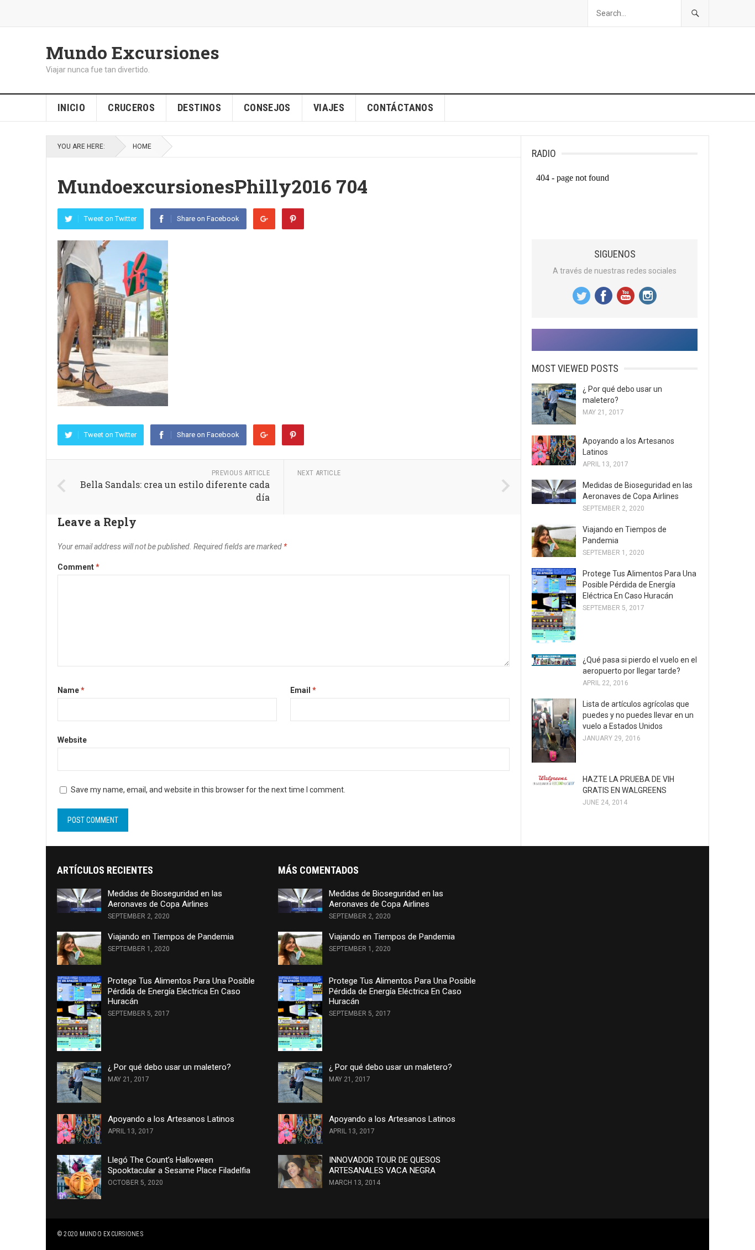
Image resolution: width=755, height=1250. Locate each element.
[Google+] (264, 218)
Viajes (328, 107)
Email (303, 690)
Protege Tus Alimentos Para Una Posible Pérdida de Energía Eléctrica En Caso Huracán (639, 584)
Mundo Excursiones (132, 52)
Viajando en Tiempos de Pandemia (171, 937)
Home (142, 146)
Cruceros (131, 107)
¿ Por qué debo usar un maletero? (169, 1067)
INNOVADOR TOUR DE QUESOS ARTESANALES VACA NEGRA (385, 1165)
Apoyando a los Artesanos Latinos (171, 1119)
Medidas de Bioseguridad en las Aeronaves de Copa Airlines (165, 899)
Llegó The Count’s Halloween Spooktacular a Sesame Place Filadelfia (179, 1165)
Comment (78, 567)
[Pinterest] (293, 218)
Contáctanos (400, 107)
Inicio (71, 107)
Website (72, 740)
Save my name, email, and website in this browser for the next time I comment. (208, 789)
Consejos (267, 107)
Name (71, 690)
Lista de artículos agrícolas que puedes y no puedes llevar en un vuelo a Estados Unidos (638, 715)
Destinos (199, 107)
